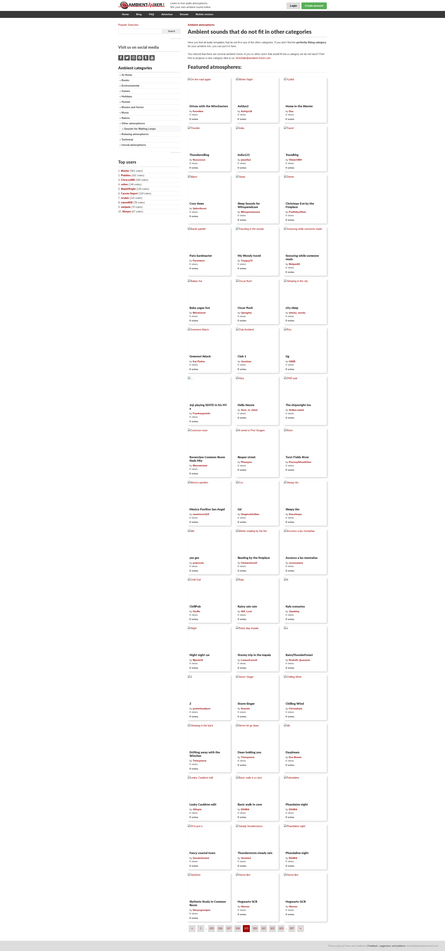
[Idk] (305, 736)
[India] (257, 139)
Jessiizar (246, 361)
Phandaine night (297, 804)
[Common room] (209, 441)
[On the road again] (209, 90)
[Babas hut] (209, 292)
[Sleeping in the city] (305, 292)
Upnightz (246, 312)
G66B (292, 361)
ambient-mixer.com (144, 5)
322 (272, 928)
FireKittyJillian (297, 212)
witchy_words (297, 312)
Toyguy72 (247, 260)
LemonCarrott (249, 660)
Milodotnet (199, 312)
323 (281, 928)
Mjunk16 (198, 660)
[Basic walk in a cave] (257, 789)
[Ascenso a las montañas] (305, 542)
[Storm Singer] (257, 688)
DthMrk (245, 809)
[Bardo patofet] (209, 240)
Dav (291, 111)
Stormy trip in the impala (254, 655)
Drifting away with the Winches (204, 754)
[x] (305, 639)
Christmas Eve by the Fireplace (300, 205)
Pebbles (126, 175)
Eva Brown (295, 757)
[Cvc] (257, 493)
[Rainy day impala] (257, 639)
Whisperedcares (250, 212)
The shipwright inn (298, 405)
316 (220, 928)
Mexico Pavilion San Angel (207, 509)
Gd (239, 509)
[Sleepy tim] (305, 493)
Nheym (126, 211)
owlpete (126, 206)
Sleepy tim (292, 509)
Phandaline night (297, 853)
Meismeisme (200, 465)
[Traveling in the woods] (257, 240)
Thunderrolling (199, 154)
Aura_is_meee (249, 409)
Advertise (167, 14)
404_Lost (246, 611)
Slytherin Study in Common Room (207, 903)
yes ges (194, 557)
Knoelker (198, 111)
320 (255, 928)
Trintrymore (199, 760)
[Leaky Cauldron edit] (209, 789)
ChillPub (195, 606)
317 (229, 928)
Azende (245, 708)
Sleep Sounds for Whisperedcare (249, 205)
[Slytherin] (209, 886)
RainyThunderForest (299, 655)
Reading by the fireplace (254, 557)
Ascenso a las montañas (302, 557)
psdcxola (198, 562)
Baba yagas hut (199, 307)
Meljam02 (294, 264)
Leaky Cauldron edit (202, 804)
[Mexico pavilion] (209, 493)
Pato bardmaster (200, 255)
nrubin (125, 197)
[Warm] (209, 188)
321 (264, 928)
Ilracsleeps (295, 514)
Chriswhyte (295, 708)
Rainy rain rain (247, 606)
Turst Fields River (297, 457)
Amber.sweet (296, 409)
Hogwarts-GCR (296, 901)
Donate (184, 14)
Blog (139, 14)
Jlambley (294, 611)
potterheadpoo (202, 708)
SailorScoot (200, 208)
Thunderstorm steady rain (255, 853)
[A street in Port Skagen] (257, 441)
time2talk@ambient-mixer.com (253, 57)
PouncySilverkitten (300, 462)
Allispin (197, 809)
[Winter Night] (257, 90)
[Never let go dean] (257, 736)
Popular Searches (128, 24)
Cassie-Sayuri (129, 193)
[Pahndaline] (305, 789)
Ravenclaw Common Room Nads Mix (207, 459)
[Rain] (257, 591)
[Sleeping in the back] (209, 736)
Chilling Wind (295, 703)
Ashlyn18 (246, 111)
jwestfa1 (246, 159)
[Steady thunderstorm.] (257, 837)
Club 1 (242, 356)
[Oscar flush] (257, 292)
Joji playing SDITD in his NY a (208, 407)
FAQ (151, 14)
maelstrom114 (201, 514)
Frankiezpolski (201, 413)
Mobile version (204, 14)
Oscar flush (245, 307)
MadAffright (128, 188)
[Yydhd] (305, 90)
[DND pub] (305, 389)
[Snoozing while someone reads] (305, 240)
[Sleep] (257, 188)
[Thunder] (209, 139)
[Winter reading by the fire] (257, 542)
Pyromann (199, 260)
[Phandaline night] (305, 837)
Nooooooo (199, 159)
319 (246, 928)
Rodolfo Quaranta (299, 660)
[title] (209, 542)
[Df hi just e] (209, 837)
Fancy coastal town (202, 853)
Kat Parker (199, 361)
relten (124, 184)
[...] (209, 389)
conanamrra (296, 562)
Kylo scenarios (295, 606)
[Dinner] (305, 188)
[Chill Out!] (209, 591)
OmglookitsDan (250, 514)
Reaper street (247, 457)
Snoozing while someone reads (302, 257)
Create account (314, 5)
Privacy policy (335, 946)
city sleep (292, 307)
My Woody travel (249, 255)
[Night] (209, 639)
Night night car (199, 655)
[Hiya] (257, 389)
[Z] (209, 688)
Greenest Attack (200, 356)
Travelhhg (292, 154)
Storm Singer (246, 703)
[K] (305, 591)
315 (211, 928)
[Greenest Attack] (209, 340)
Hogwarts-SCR (247, 901)
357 (292, 928)
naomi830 (127, 202)
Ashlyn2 (243, 106)
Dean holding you (249, 752)
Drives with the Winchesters (208, 106)
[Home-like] (257, 886)
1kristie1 (246, 858)
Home (125, 14)
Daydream (292, 752)
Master (125, 170)
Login (293, 5)
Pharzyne (246, 462)
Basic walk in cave (250, 804)
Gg (287, 356)
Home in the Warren (299, 106)
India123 (244, 154)
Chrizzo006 (128, 179)
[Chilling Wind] (305, 688)
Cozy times (196, 203)
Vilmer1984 (295, 159)
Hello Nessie (246, 405)
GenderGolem (201, 858)
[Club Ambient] (257, 340)
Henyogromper (201, 910)
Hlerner (245, 906)
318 (238, 928)
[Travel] (305, 139)
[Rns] (305, 340)
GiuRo (196, 611)
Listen (196, 99)
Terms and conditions (355, 946)
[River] (305, 441)
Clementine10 (249, 562)
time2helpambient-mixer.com (422, 946)
